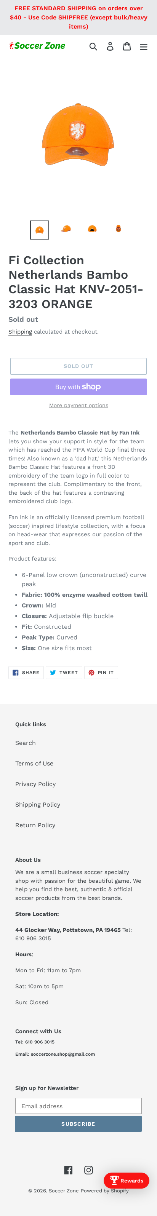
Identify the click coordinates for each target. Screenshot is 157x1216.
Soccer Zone (64, 1191)
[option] (40, 230)
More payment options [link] (78, 405)
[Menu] (143, 45)
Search (25, 742)
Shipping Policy (37, 804)
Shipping (20, 331)
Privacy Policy (35, 784)
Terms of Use (34, 763)
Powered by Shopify (105, 1191)
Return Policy (35, 825)
